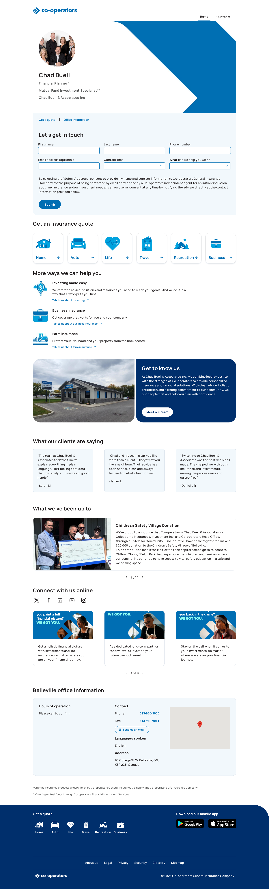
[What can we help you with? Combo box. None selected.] (200, 165)
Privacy (123, 863)
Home (204, 16)
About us (91, 863)
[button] (126, 577)
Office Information (76, 120)
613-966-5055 (149, 713)
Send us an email (134, 729)
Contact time (114, 160)
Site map (177, 863)
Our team (223, 17)
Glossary (159, 863)
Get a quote (47, 120)
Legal (108, 863)
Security (140, 863)
